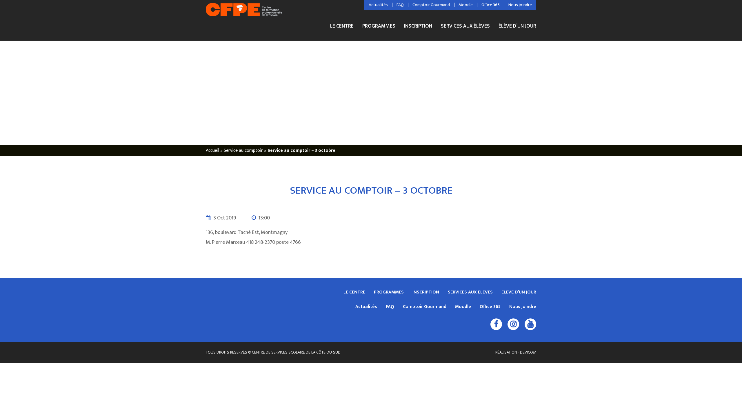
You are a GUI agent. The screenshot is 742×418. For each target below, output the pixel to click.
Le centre (342, 26)
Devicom (528, 352)
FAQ (400, 5)
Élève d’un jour (517, 26)
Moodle (466, 5)
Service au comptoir (243, 150)
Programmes (378, 26)
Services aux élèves (465, 26)
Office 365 (490, 5)
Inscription (418, 26)
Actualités (378, 5)
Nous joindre (520, 5)
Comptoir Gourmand (431, 5)
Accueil (212, 150)
